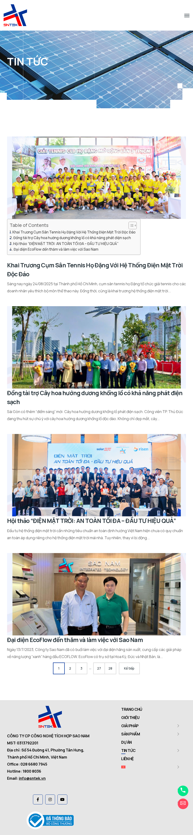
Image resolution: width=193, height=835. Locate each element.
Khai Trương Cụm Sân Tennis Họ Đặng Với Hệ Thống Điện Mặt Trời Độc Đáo (74, 232)
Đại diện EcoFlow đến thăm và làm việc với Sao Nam (56, 249)
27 (99, 668)
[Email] (183, 804)
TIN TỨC (128, 750)
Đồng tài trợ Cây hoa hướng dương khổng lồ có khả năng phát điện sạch (72, 237)
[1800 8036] (183, 791)
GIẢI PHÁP (130, 725)
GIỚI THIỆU (130, 717)
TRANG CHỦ (131, 709)
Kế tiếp (129, 668)
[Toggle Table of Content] (130, 225)
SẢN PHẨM (130, 734)
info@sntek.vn (32, 778)
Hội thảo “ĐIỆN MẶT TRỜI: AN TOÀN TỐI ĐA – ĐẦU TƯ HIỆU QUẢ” (65, 243)
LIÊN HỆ (127, 758)
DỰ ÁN (126, 742)
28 (110, 668)
